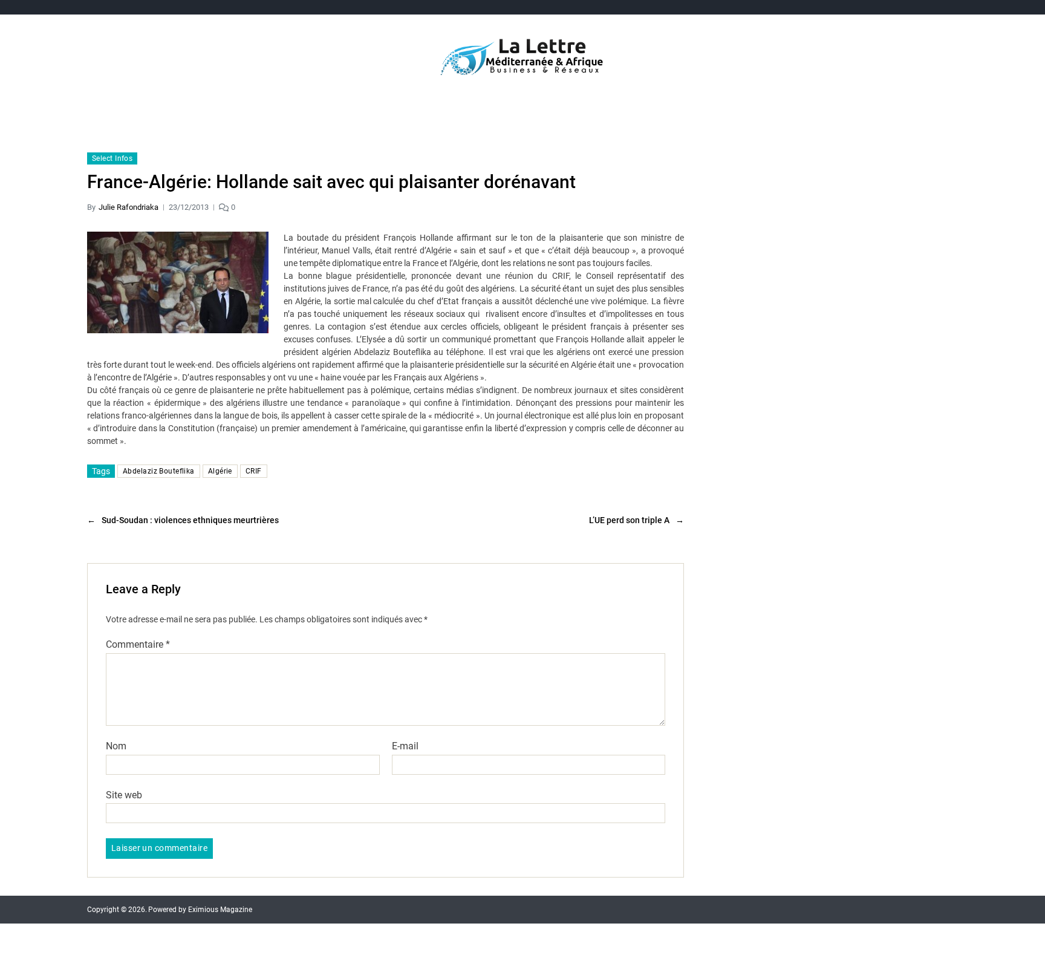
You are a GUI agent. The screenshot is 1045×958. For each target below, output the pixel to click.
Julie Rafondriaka (128, 207)
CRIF (254, 471)
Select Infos (112, 158)
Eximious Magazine (220, 909)
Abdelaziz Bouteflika (159, 471)
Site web (124, 794)
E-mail (405, 746)
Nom (116, 746)
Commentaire (138, 644)
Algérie (220, 471)
